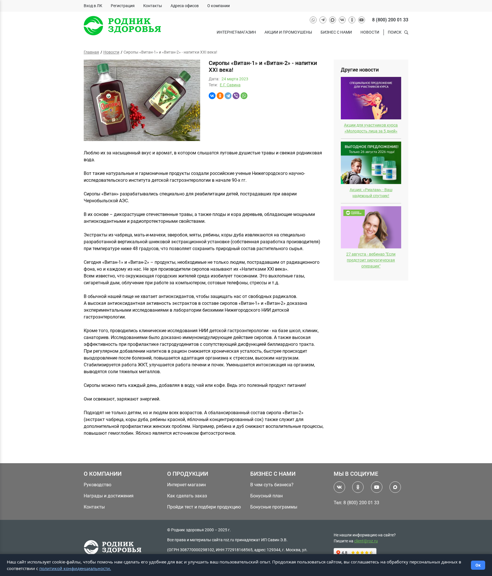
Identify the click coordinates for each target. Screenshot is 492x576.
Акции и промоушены (288, 32)
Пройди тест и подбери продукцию (204, 507)
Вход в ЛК (93, 5)
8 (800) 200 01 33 (390, 20)
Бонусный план (266, 496)
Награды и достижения (109, 496)
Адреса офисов (185, 5)
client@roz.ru (366, 541)
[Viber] (236, 95)
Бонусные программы (273, 507)
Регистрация (123, 5)
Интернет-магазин (236, 32)
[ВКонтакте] (212, 95)
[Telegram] (228, 95)
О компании (218, 5)
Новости (369, 32)
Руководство (97, 484)
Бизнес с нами (336, 32)
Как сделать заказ (187, 496)
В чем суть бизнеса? (272, 484)
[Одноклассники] (220, 95)
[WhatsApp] (244, 95)
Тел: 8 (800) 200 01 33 (356, 502)
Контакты (152, 5)
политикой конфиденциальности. (75, 568)
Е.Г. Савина (230, 85)
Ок (478, 565)
